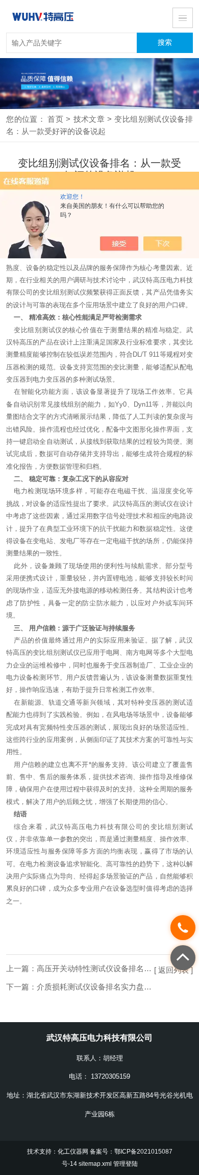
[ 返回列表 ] (173, 970)
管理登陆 (125, 1163)
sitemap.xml (95, 1163)
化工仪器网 (73, 1151)
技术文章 (89, 119)
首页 (55, 119)
